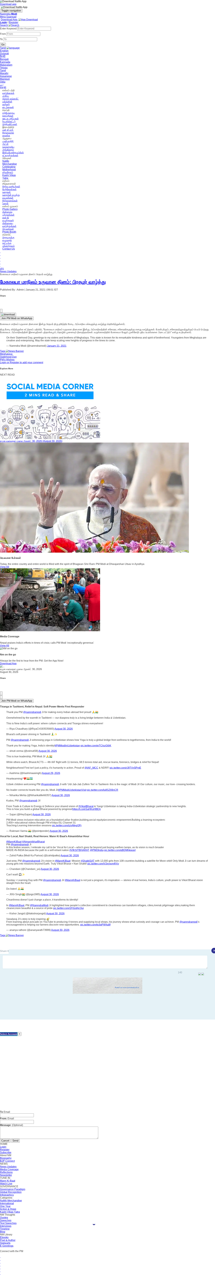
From (3, 34)
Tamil (3, 70)
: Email (7, 1118)
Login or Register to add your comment (21, 362)
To (1, 39)
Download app (8, 4)
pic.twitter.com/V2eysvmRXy (103, 863)
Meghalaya (6, 354)
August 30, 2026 (63, 728)
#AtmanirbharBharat (33, 841)
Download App (8, 663)
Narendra (8, 14)
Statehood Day (8, 356)
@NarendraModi (39, 905)
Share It (4, 951)
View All (4, 566)
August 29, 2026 (51, 773)
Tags (3, 351)
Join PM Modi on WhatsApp (16, 318)
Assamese (6, 76)
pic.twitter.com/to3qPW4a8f (95, 924)
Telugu (4, 67)
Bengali (4, 59)
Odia (2, 81)
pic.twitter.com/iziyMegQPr (67, 825)
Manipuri (5, 79)
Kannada (5, 62)
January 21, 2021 (56, 345)
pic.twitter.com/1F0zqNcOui (68, 908)
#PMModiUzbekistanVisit (72, 790)
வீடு (2, 268)
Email (5, 1112)
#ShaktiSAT (87, 860)
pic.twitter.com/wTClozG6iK (96, 745)
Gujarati (4, 53)
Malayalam (6, 65)
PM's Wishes (7, 359)
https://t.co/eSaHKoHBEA (86, 809)
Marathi (4, 73)
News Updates (8, 271)
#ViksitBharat (86, 806)
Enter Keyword (8, 28)
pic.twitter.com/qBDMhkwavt (120, 850)
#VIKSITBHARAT (79, 850)
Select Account (8, 1034)
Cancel (5, 1140)
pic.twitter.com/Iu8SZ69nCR (102, 790)
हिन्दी (3, 56)
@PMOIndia (97, 850)
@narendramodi (32, 712)
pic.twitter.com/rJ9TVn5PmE (125, 767)
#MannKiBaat (14, 841)
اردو (1, 84)
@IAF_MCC (91, 767)
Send (15, 1140)
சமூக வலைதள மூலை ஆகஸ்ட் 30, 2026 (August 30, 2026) (31, 441)
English (4, 50)
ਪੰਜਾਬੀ (3, 87)
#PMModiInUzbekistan (67, 745)
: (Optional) (11, 1125)
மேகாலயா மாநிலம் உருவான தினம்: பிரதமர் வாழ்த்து (53, 282)
